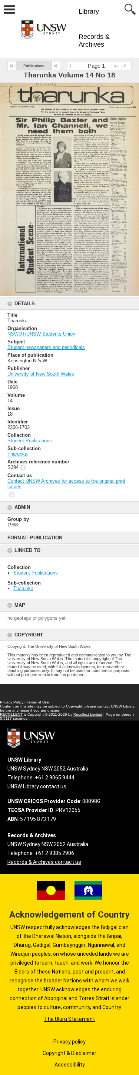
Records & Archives (94, 40)
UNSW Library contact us (36, 786)
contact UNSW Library (116, 706)
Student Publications (35, 573)
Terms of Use (38, 702)
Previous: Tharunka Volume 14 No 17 (12, 65)
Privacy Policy (11, 702)
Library (89, 11)
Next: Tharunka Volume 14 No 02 (56, 65)
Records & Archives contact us (44, 862)
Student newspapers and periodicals (46, 347)
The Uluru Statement (69, 1019)
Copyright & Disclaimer (69, 1053)
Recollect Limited (87, 714)
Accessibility (69, 1065)
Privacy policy (69, 1042)
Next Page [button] (126, 65)
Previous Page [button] (72, 65)
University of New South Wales (40, 374)
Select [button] (117, 65)
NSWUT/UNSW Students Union (41, 334)
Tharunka (23, 588)
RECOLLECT (11, 714)
